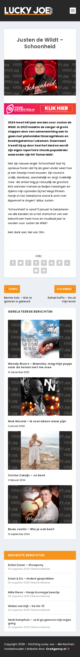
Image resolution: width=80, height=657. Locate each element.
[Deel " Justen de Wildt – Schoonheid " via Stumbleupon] (67, 263)
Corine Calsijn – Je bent (26, 475)
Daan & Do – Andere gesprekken (31, 578)
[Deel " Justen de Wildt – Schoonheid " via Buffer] (59, 263)
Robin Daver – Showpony (25, 565)
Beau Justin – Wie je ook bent (31, 529)
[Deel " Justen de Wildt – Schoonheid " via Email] (36, 270)
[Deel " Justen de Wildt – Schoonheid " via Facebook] (13, 263)
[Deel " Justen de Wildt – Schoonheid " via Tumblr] (36, 263)
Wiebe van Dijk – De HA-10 (26, 606)
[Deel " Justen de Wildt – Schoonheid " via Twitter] (20, 263)
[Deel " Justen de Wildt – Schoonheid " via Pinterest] (44, 263)
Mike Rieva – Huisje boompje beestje (34, 592)
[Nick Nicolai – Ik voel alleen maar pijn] (40, 396)
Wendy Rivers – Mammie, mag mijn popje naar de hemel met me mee (40, 365)
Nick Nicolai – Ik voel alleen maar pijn (37, 421)
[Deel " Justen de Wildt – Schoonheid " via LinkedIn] (52, 263)
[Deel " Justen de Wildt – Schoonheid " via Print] (44, 270)
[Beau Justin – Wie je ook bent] (40, 504)
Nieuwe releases (40, 568)
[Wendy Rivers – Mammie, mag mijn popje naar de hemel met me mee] (40, 339)
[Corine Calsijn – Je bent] (40, 450)
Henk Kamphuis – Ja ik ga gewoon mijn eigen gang (39, 621)
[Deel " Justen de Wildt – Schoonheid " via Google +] (28, 263)
